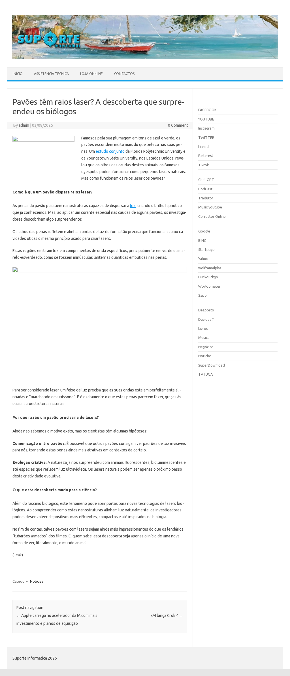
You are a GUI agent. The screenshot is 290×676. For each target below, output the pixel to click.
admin (24, 125)
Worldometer (209, 286)
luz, (133, 205)
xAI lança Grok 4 (167, 615)
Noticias (36, 581)
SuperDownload (211, 365)
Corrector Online (212, 216)
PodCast (205, 189)
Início (18, 74)
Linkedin (205, 146)
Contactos (124, 74)
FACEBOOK (207, 110)
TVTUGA (205, 374)
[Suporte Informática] (145, 57)
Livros (203, 328)
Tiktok (203, 165)
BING (202, 240)
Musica (204, 337)
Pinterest (205, 156)
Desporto (206, 310)
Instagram (206, 128)
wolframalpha (209, 268)
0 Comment (178, 125)
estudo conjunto (110, 151)
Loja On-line (91, 74)
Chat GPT (206, 180)
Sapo (202, 295)
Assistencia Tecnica (51, 74)
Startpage (206, 249)
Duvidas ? (206, 319)
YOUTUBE (206, 119)
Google (204, 231)
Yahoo (203, 259)
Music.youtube (210, 207)
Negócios (206, 347)
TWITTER (206, 137)
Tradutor (205, 198)
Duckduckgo (208, 277)
